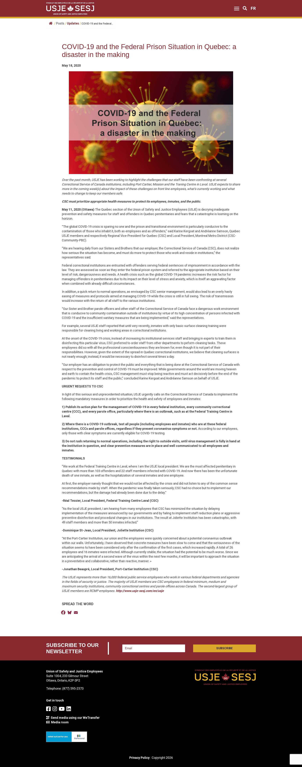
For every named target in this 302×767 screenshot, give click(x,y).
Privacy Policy (139, 757)
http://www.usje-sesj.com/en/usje (140, 591)
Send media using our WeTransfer (74, 717)
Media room (59, 722)
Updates (73, 23)
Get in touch (55, 700)
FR (253, 8)
